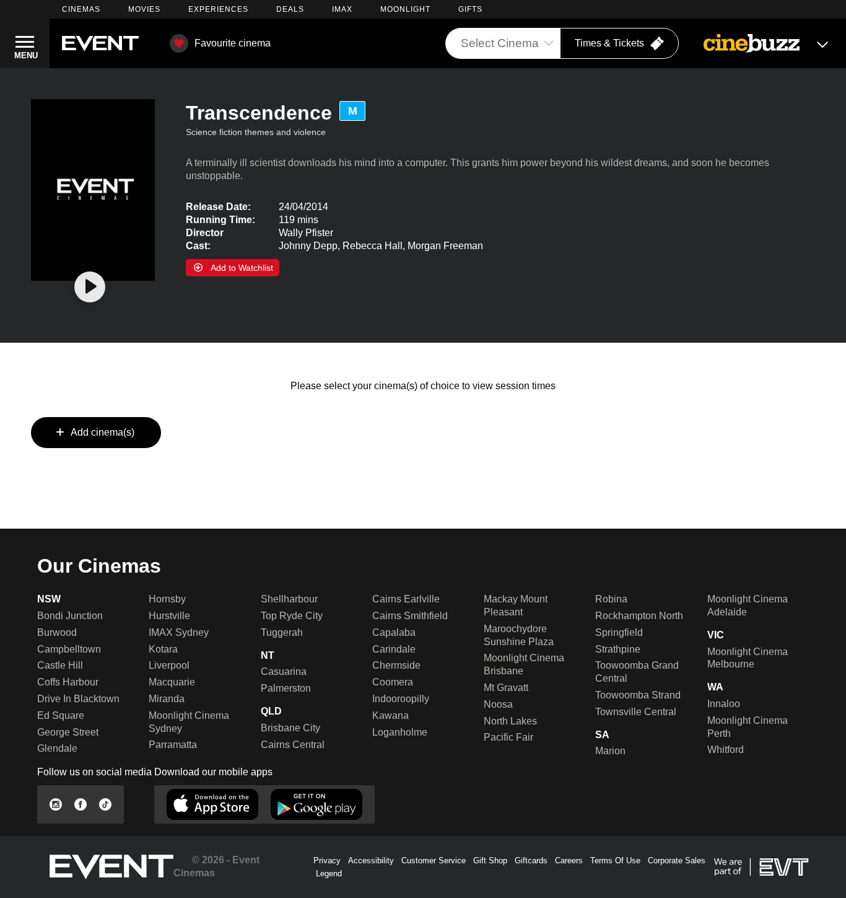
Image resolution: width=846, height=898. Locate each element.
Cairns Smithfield (410, 615)
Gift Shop (490, 860)
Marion (610, 751)
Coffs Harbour (67, 682)
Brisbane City (290, 728)
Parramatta (173, 744)
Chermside (396, 665)
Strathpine (617, 649)
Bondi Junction (70, 615)
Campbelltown (69, 649)
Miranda (167, 698)
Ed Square (60, 715)
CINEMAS (81, 9)
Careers (569, 860)
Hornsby (167, 599)
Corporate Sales (676, 860)
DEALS (290, 9)
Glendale (57, 748)
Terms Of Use (615, 860)
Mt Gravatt (506, 687)
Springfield (619, 632)
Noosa (498, 704)
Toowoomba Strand (638, 695)
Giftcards (531, 860)
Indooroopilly (400, 698)
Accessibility (371, 860)
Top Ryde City (292, 615)
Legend (329, 873)
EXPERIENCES (218, 9)
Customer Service (433, 860)
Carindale (394, 649)
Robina (611, 599)
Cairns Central (293, 744)
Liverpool (169, 665)
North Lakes (510, 721)
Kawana (390, 715)
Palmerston (286, 688)
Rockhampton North (639, 615)
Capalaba (394, 632)
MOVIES (144, 9)
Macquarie (172, 682)
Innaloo (723, 703)
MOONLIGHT (405, 9)
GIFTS (470, 9)
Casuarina (284, 671)
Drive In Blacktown (78, 698)
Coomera (392, 682)
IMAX (342, 9)
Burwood (57, 632)
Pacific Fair (508, 737)
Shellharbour (289, 599)
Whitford (725, 749)
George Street (67, 732)
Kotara (163, 649)
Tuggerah (282, 632)
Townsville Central (635, 712)
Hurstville (169, 615)
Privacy (327, 860)
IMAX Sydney (179, 632)
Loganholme (399, 732)
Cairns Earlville (406, 599)
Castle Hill (60, 665)
